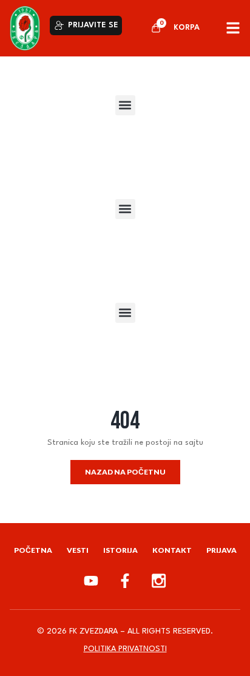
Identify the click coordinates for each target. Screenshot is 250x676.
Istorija (120, 550)
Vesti (78, 550)
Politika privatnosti (125, 649)
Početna (33, 550)
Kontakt (172, 550)
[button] (125, 105)
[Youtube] (91, 581)
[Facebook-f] (125, 581)
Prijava (221, 550)
